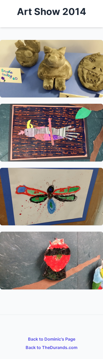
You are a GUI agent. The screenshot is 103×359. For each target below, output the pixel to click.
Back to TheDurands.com (51, 347)
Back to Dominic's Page (51, 339)
